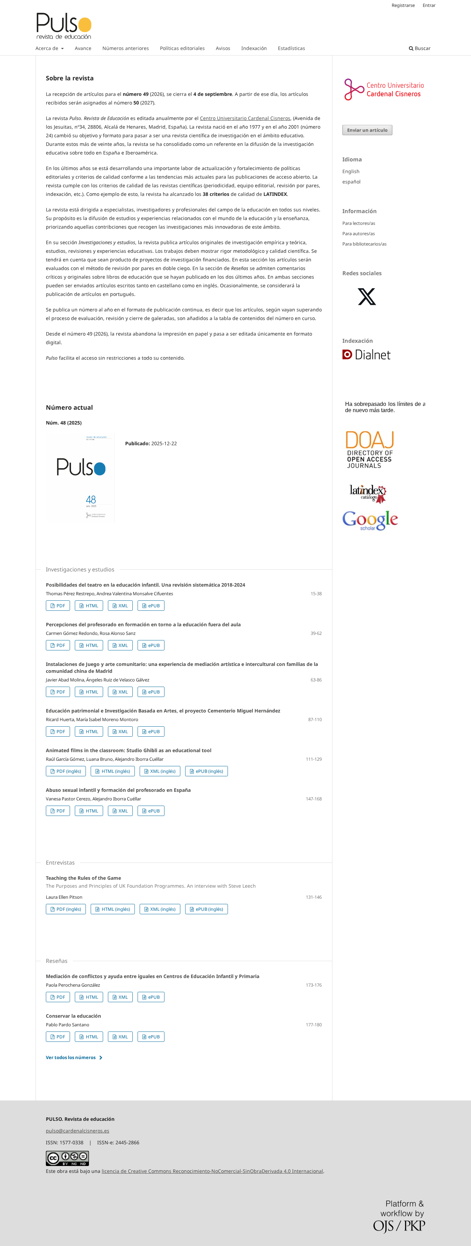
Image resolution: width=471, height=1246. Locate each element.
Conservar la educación (73, 1016)
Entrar (429, 5)
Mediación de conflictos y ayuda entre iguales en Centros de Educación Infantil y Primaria (152, 976)
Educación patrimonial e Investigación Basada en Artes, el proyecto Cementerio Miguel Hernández (163, 710)
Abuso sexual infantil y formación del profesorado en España (118, 790)
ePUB (153, 605)
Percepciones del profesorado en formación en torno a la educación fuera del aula (143, 624)
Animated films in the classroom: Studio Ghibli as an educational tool (128, 750)
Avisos (223, 48)
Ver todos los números (71, 1057)
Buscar (422, 48)
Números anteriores (125, 48)
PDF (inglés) (68, 771)
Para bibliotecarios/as (364, 244)
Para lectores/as (358, 223)
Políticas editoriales (182, 48)
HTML (91, 605)
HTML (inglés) (115, 771)
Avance (83, 48)
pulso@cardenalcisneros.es (77, 1130)
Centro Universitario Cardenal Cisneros (245, 118)
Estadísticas (291, 48)
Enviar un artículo (367, 130)
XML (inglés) (162, 771)
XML (123, 605)
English (351, 171)
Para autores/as (358, 233)
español (351, 181)
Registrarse (403, 5)
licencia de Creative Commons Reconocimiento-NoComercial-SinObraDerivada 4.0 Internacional (212, 1171)
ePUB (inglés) (209, 771)
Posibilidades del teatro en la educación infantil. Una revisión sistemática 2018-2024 (145, 584)
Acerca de (48, 48)
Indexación (254, 48)
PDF (60, 605)
